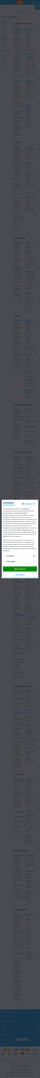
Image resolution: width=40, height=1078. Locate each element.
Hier (11, 549)
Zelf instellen (20, 575)
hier (16, 540)
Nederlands (29, 504)
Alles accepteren (20, 569)
